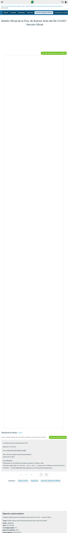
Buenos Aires (21, 6)
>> (46, 474)
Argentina (34, 481)
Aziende (5, 12)
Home (3, 6)
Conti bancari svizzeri (61, 12)
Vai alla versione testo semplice (54, 53)
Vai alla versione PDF (58, 437)
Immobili (13, 12)
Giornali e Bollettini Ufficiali (43, 12)
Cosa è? (20, 433)
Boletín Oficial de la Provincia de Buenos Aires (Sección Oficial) (44, 6)
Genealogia (21, 12)
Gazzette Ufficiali (11, 6)
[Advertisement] (34, 39)
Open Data (30, 12)
